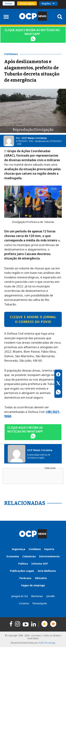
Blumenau (37, 596)
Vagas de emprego (33, 585)
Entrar (8, 3)
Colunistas (29, 556)
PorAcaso (25, 578)
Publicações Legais (22, 570)
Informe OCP (39, 563)
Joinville (50, 596)
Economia (13, 556)
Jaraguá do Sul (19, 596)
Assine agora (27, 3)
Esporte (49, 549)
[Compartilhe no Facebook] (58, 375)
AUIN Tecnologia (47, 642)
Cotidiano (35, 549)
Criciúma (24, 603)
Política (23, 563)
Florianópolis (39, 603)
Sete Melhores (47, 570)
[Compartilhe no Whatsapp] (58, 392)
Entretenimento (49, 556)
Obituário (41, 578)
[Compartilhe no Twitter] (58, 384)
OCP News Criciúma (34, 138)
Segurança (18, 549)
